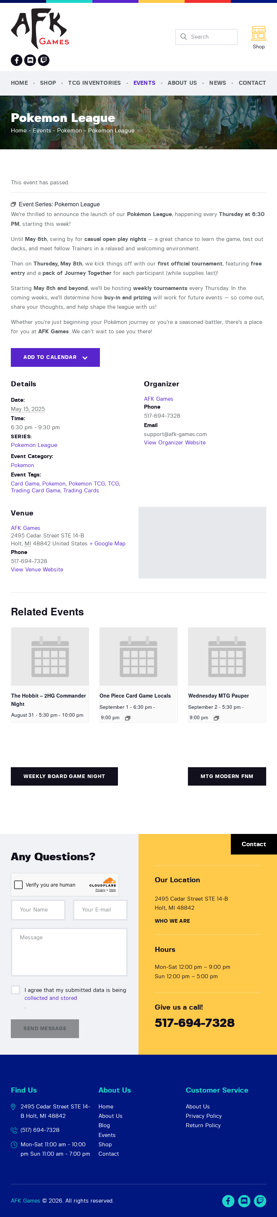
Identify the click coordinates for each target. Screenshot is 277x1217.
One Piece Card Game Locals (135, 695)
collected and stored (51, 998)
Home (19, 130)
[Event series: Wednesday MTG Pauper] (216, 718)
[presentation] (50, 657)
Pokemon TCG (87, 484)
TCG (113, 484)
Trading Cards (81, 490)
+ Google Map (107, 543)
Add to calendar (50, 357)
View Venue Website (37, 569)
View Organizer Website (175, 442)
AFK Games (158, 399)
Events (42, 130)
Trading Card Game (35, 490)
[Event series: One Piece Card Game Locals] (127, 718)
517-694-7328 (195, 1023)
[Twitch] (260, 1201)
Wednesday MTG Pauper (218, 695)
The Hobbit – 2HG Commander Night (48, 699)
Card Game (25, 484)
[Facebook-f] (16, 60)
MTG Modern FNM (227, 776)
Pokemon (69, 130)
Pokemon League (34, 445)
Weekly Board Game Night (64, 776)
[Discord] (30, 60)
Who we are (172, 921)
